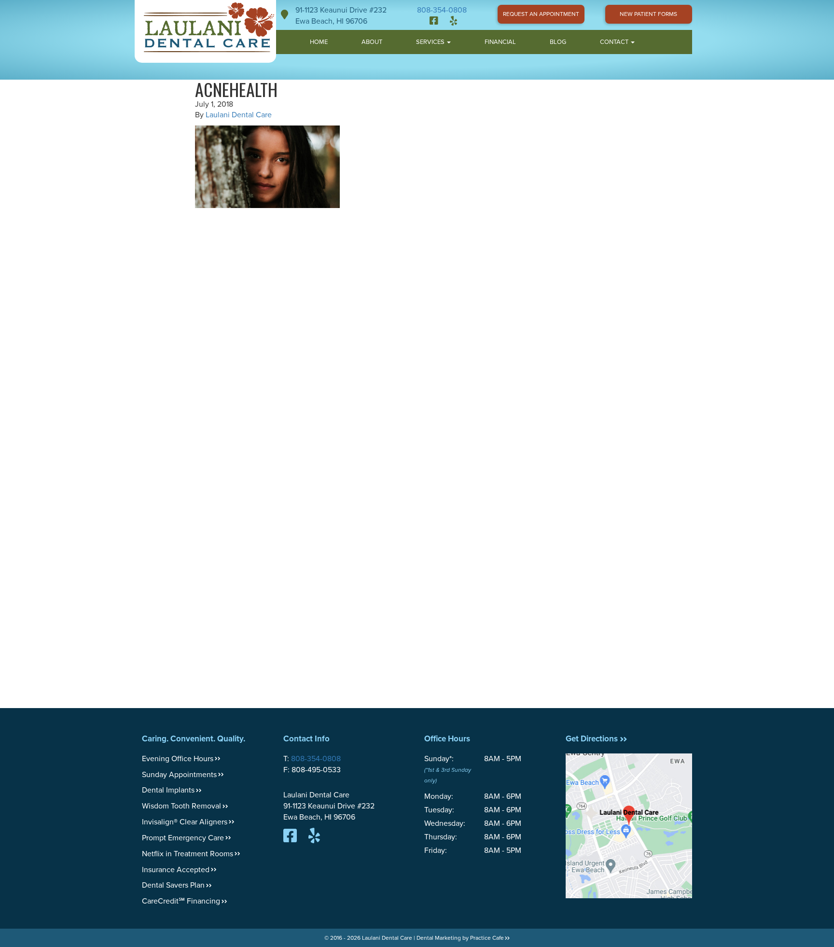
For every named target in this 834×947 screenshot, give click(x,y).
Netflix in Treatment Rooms (187, 854)
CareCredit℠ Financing (181, 901)
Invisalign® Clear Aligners (184, 822)
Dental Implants (168, 790)
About (371, 42)
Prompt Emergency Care (183, 838)
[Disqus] (417, 333)
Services (431, 42)
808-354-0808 (442, 10)
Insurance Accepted (175, 870)
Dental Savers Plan (173, 885)
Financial (500, 42)
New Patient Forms (648, 14)
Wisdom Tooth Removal (181, 806)
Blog (558, 42)
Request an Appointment (541, 14)
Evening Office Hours (177, 759)
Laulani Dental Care (239, 115)
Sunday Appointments (179, 775)
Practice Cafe (487, 937)
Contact (615, 42)
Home (319, 42)
